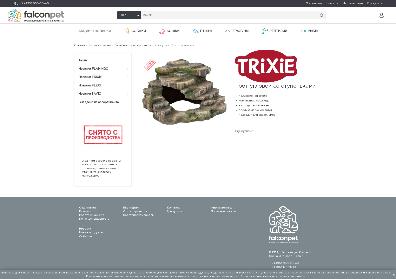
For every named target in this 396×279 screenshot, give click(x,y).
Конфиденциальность (94, 219)
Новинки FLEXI (90, 85)
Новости (332, 3)
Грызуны (241, 31)
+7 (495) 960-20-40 (34, 3)
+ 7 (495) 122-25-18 (282, 267)
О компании (314, 3)
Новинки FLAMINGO (93, 69)
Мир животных (353, 3)
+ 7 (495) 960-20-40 (284, 263)
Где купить (374, 3)
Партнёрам (131, 208)
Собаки (139, 31)
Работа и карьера (91, 215)
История (85, 211)
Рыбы (313, 31)
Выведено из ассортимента (99, 102)
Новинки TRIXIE (90, 77)
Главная (79, 45)
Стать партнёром (135, 211)
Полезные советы (223, 211)
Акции (83, 60)
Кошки (173, 31)
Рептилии (278, 31)
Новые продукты (91, 232)
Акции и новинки (94, 31)
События (85, 236)
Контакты (173, 208)
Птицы (206, 31)
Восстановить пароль (138, 215)
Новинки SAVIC (90, 94)
